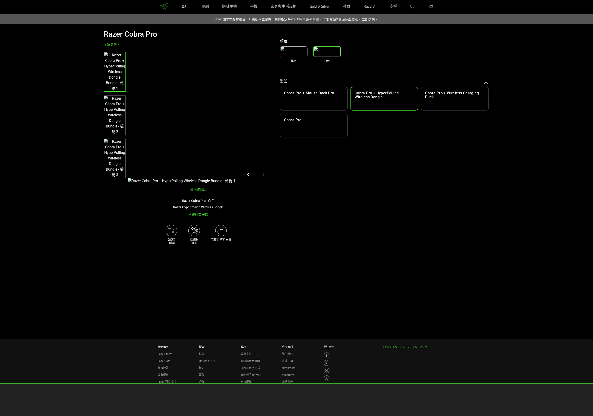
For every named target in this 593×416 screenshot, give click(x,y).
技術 (202, 354)
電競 (202, 375)
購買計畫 (163, 368)
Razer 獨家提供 (167, 382)
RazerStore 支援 (250, 368)
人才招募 (287, 361)
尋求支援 (246, 354)
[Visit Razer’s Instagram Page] (326, 363)
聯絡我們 (287, 382)
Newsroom (289, 368)
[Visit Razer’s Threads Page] (326, 370)
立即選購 (369, 19)
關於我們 (287, 354)
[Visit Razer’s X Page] (326, 378)
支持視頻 (246, 382)
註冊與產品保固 (250, 361)
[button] (115, 72)
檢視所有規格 (198, 214)
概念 (202, 368)
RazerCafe (164, 361)
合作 (202, 382)
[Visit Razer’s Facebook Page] (326, 355)
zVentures (288, 375)
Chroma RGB (207, 361)
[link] (164, 6)
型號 (283, 81)
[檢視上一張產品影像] (248, 174)
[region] (188, 118)
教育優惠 (163, 375)
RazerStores (165, 354)
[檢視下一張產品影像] (263, 174)
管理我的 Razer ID (251, 375)
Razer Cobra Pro (130, 34)
